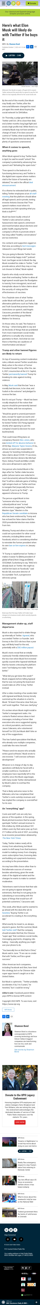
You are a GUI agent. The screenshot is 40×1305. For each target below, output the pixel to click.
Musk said (13, 385)
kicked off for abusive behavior (20, 443)
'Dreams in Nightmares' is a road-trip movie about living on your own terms (28, 1143)
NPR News (8, 1010)
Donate (33, 3)
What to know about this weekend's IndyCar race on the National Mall (27, 1199)
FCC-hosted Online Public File (14, 1249)
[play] (3, 1302)
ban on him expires (17, 545)
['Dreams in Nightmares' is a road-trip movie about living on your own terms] (9, 1142)
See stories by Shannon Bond (24, 1050)
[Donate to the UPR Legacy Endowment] (20, 1077)
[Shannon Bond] (7, 1029)
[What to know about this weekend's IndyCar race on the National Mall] (9, 1197)
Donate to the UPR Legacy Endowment (20, 1096)
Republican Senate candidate (15, 513)
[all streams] (37, 1302)
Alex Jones (25, 440)
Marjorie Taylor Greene (22, 446)
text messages (29, 246)
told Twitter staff (9, 930)
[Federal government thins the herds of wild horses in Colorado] (9, 1212)
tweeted (6, 913)
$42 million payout (25, 647)
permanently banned (18, 374)
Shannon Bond (14, 44)
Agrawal (25, 635)
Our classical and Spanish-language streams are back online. (20, 13)
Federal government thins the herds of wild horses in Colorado (28, 1214)
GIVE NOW (20, 1122)
